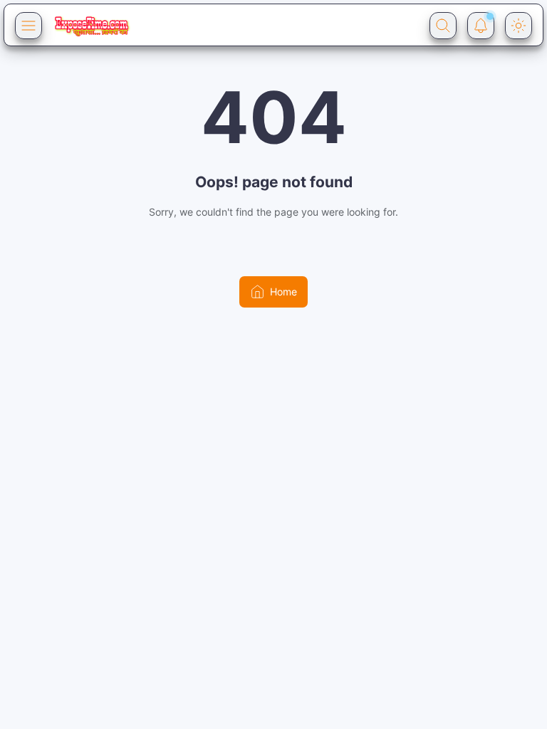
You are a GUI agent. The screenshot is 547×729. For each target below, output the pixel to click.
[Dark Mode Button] (518, 25)
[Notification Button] (480, 25)
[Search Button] (443, 25)
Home (283, 291)
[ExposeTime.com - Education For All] (91, 25)
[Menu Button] (28, 25)
